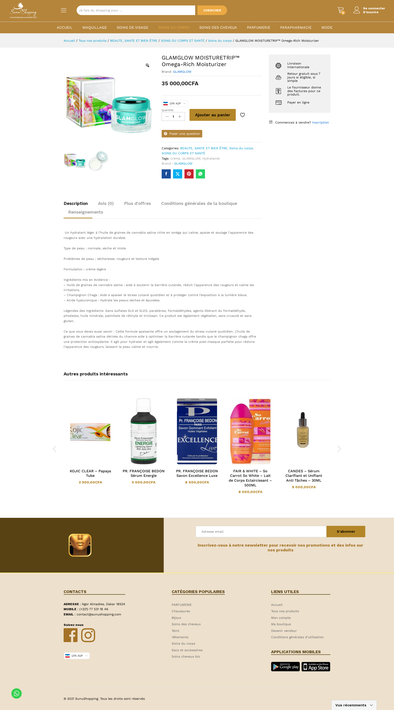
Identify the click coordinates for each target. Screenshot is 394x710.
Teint (175, 631)
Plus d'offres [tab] (137, 203)
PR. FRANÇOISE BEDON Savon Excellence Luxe (197, 473)
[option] (90, 441)
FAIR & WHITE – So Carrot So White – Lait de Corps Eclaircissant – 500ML (250, 478)
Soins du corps (173, 27)
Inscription (320, 122)
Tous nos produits (285, 611)
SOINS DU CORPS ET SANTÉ (183, 153)
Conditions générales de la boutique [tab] (199, 203)
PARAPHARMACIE (295, 27)
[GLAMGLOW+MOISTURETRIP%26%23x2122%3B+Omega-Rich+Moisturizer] (177, 173)
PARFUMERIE (258, 27)
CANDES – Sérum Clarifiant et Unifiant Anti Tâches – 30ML (303, 476)
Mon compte (281, 618)
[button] (138, 463)
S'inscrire (370, 12)
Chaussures (181, 611)
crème (175, 158)
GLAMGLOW (182, 71)
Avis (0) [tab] (106, 203)
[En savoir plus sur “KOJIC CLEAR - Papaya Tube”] (84, 463)
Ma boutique (281, 624)
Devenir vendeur (284, 631)
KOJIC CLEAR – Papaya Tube (90, 473)
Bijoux (176, 618)
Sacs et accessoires (187, 650)
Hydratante (211, 158)
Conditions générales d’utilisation (297, 637)
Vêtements (180, 637)
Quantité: (168, 110)
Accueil (65, 27)
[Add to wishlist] (243, 115)
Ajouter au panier (212, 114)
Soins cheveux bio (186, 656)
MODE (326, 27)
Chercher (212, 10)
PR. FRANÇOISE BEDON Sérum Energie (144, 473)
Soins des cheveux (218, 27)
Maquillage (95, 27)
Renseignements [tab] (85, 212)
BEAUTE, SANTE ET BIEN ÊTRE (203, 148)
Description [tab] (76, 203)
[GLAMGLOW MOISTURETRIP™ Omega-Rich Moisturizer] (166, 173)
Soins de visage (132, 27)
